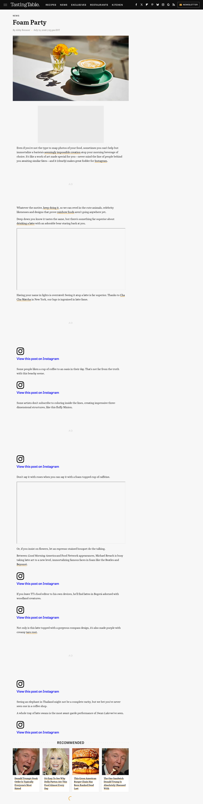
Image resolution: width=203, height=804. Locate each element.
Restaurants (99, 4)
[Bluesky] (157, 5)
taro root (31, 632)
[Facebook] (136, 5)
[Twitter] (141, 5)
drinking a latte (26, 223)
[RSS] (173, 5)
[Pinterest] (152, 5)
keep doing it (51, 207)
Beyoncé (22, 564)
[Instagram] (163, 5)
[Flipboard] (146, 5)
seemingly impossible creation (62, 152)
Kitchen (117, 4)
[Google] (168, 5)
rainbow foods (65, 212)
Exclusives (78, 4)
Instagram (101, 161)
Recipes (51, 4)
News (63, 4)
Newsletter (190, 4)
